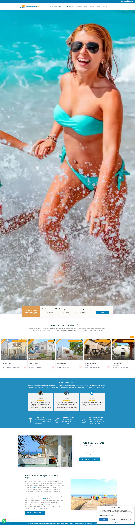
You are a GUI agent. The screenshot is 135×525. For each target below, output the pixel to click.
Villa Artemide (33, 363)
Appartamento (6, 367)
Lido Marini (5, 365)
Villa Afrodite (61, 363)
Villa (37, 367)
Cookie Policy (115, 522)
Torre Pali (116, 365)
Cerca (102, 312)
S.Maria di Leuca (30, 483)
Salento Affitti (42, 498)
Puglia (44, 481)
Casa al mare (12, 367)
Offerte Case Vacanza (81, 6)
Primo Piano (17, 367)
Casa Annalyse (117, 363)
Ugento (9, 365)
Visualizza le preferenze (126, 519)
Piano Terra (41, 367)
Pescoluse (33, 365)
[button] (132, 507)
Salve (36, 365)
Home (45, 6)
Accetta (103, 519)
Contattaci (105, 6)
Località (92, 6)
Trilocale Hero (6, 363)
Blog (98, 6)
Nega (113, 519)
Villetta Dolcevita (90, 363)
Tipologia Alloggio (68, 6)
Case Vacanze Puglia (55, 6)
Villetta (93, 367)
